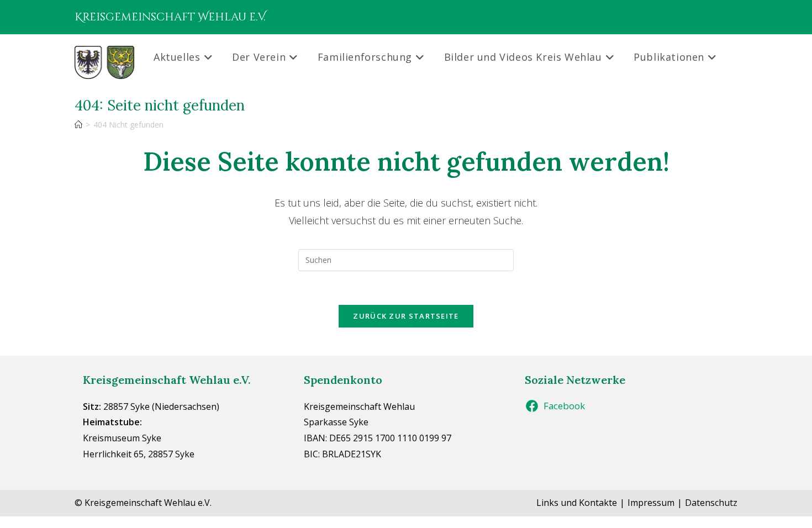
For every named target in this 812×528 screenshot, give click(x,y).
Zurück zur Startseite (405, 316)
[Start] (78, 124)
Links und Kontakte (576, 503)
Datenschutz (711, 503)
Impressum (651, 503)
